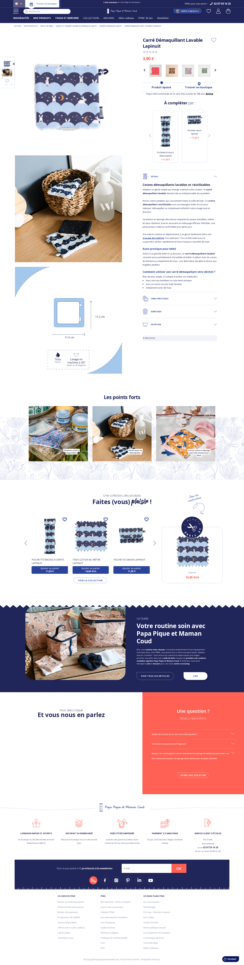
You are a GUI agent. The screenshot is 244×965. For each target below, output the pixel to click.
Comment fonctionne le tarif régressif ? (169, 744)
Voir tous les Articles (155, 676)
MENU (16, 13)
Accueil (17, 26)
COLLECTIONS (91, 18)
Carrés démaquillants (110, 26)
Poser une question (193, 775)
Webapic (156, 959)
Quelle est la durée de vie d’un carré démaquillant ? (175, 734)
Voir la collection (90, 580)
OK (178, 869)
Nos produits (31, 26)
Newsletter (163, 18)
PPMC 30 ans (145, 18)
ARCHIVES (108, 18)
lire (195, 676)
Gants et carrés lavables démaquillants (76, 26)
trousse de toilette (153, 238)
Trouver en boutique (198, 87)
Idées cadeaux (126, 18)
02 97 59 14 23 (210, 847)
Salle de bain (46, 26)
